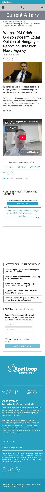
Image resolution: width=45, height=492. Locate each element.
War (26, 178)
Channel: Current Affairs (17, 21)
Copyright (7, 486)
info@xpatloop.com (15, 448)
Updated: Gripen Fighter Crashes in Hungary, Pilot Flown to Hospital (22, 271)
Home (5, 21)
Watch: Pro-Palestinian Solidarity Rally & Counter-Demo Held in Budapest (20, 285)
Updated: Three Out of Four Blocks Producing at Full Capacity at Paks (22, 278)
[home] (6, 2)
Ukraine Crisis (19, 178)
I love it (11, 167)
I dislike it (36, 167)
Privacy (22, 486)
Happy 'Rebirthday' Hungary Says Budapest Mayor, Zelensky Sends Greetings (21, 299)
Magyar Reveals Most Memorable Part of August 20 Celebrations (21, 292)
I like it (23, 167)
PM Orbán (10, 178)
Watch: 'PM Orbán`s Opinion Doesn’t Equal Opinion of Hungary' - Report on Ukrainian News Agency (21, 42)
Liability (14, 486)
